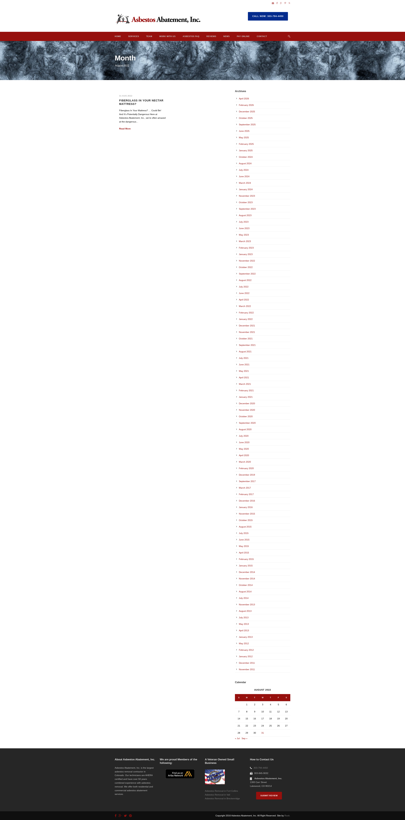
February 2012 (246, 650)
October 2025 (246, 118)
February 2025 (246, 144)
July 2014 (244, 598)
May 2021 (244, 371)
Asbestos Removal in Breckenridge (222, 798)
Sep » (244, 738)
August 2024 (245, 163)
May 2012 (244, 643)
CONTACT (262, 36)
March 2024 (245, 183)
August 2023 (245, 215)
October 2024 (246, 157)
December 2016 (247, 500)
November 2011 (247, 669)
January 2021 (246, 397)
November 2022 (247, 260)
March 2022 (245, 306)
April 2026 (244, 98)
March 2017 (245, 487)
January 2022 (246, 319)
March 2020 (245, 462)
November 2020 (247, 410)
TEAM (149, 36)
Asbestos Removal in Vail (217, 794)
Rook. (287, 815)
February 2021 (246, 390)
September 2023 (247, 209)
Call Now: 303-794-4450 (268, 16)
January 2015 (246, 565)
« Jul (237, 738)
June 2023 (244, 228)
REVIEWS (211, 36)
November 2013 (247, 604)
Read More (125, 128)
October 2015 (246, 520)
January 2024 (246, 189)
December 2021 (247, 325)
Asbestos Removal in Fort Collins (221, 791)
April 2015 (244, 552)
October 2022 (246, 267)
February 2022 (246, 312)
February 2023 (246, 247)
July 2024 (244, 170)
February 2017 (246, 494)
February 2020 (246, 468)
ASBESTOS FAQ (191, 36)
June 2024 (244, 176)
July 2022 (244, 286)
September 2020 (247, 423)
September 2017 (247, 481)
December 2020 (247, 403)
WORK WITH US (167, 36)
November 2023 (247, 196)
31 (262, 733)
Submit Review (269, 796)
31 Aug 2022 (125, 96)
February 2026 (246, 105)
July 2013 (244, 617)
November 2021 (247, 332)
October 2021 (246, 338)
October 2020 (246, 416)
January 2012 (246, 656)
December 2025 (247, 111)
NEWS (226, 36)
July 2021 (244, 358)
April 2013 (244, 630)
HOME (118, 36)
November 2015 (247, 513)
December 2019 (247, 475)
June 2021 (244, 364)
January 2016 (246, 507)
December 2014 (247, 572)
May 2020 (244, 449)
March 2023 (245, 241)
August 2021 (245, 351)
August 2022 (245, 280)
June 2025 (244, 131)
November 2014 (247, 578)
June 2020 (244, 442)
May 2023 (244, 235)
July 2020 (244, 436)
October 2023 (246, 202)
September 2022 (247, 273)
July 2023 (244, 222)
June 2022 (244, 293)
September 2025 (247, 124)
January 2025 (246, 150)
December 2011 (247, 663)
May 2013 (244, 624)
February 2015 (246, 559)
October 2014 (246, 585)
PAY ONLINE (243, 36)
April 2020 (244, 455)
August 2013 (245, 611)
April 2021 (244, 377)
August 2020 (245, 429)
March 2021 (245, 384)
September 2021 (247, 345)
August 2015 (245, 526)
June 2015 (244, 539)
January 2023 (246, 254)
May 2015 (244, 546)
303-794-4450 (261, 768)
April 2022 (244, 299)
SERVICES (133, 36)
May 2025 (244, 137)
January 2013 (246, 637)
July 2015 (244, 533)
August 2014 (245, 591)
